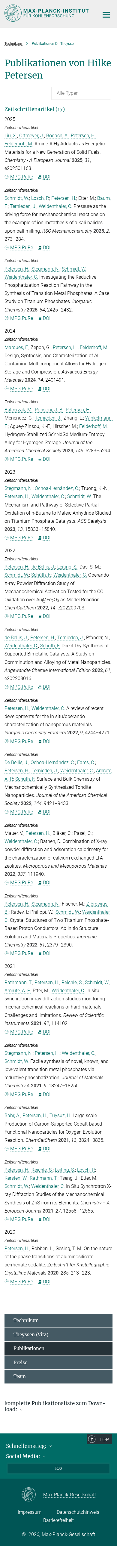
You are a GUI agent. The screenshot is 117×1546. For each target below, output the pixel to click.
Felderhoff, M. (18, 144)
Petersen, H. (83, 135)
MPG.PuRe (21, 177)
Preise (20, 1362)
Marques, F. (16, 347)
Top (104, 1439)
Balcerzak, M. (18, 410)
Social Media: (23, 1456)
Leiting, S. (67, 567)
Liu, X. (10, 135)
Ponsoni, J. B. (49, 410)
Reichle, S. (72, 982)
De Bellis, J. (16, 762)
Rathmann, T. (18, 982)
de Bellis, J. (43, 567)
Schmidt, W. (16, 198)
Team (20, 1376)
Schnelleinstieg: (27, 1446)
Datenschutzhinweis (78, 1512)
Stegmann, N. (46, 269)
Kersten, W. (16, 1178)
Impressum (29, 1512)
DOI (46, 177)
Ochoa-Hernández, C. (57, 488)
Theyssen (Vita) (31, 1334)
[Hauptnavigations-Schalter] (106, 15)
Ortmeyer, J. (31, 135)
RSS (58, 1468)
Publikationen (29, 1348)
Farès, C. (86, 762)
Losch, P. (40, 198)
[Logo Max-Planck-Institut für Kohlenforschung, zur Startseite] (47, 13)
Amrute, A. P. (17, 990)
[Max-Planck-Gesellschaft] (32, 1495)
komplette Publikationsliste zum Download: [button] (55, 1406)
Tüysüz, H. (60, 1115)
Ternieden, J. (23, 206)
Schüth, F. (41, 575)
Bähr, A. (12, 1115)
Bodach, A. (57, 135)
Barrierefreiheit (58, 1520)
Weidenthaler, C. (55, 206)
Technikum (26, 1320)
